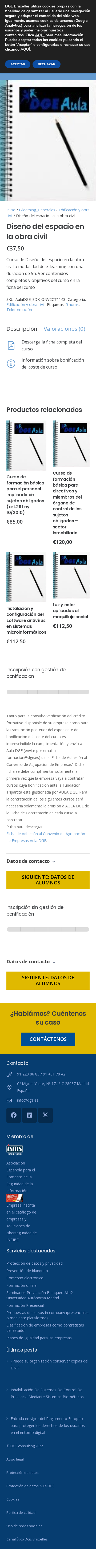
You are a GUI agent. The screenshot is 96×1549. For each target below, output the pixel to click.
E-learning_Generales (37, 209)
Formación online (21, 1285)
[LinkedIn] (29, 1115)
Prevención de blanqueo (27, 1270)
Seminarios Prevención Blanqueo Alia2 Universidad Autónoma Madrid (39, 1295)
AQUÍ (40, 35)
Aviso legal (15, 1459)
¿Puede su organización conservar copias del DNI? (49, 1364)
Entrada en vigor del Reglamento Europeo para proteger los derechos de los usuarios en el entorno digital (48, 1425)
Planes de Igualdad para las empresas (39, 1337)
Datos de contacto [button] (28, 861)
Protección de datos (22, 1472)
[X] (45, 1115)
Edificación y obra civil (25, 304)
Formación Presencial (25, 1305)
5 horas (72, 304)
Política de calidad (20, 1512)
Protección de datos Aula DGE (30, 1485)
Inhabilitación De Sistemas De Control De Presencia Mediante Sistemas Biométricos (47, 1393)
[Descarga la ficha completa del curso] (14, 345)
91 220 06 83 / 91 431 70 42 (41, 1074)
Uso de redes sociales (24, 1525)
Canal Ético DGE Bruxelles (27, 1539)
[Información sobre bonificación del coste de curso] (14, 363)
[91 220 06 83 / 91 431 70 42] (11, 1074)
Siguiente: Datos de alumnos (48, 880)
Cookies (12, 1499)
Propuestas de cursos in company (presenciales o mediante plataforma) (47, 1315)
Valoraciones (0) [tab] (64, 328)
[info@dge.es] (11, 1100)
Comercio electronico (24, 1277)
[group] (48, 697)
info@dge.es (27, 1100)
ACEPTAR (17, 64)
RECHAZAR (46, 64)
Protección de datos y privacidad (34, 1263)
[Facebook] (13, 1115)
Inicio (10, 209)
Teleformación (19, 309)
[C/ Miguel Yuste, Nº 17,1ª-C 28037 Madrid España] (11, 1087)
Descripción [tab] (21, 328)
